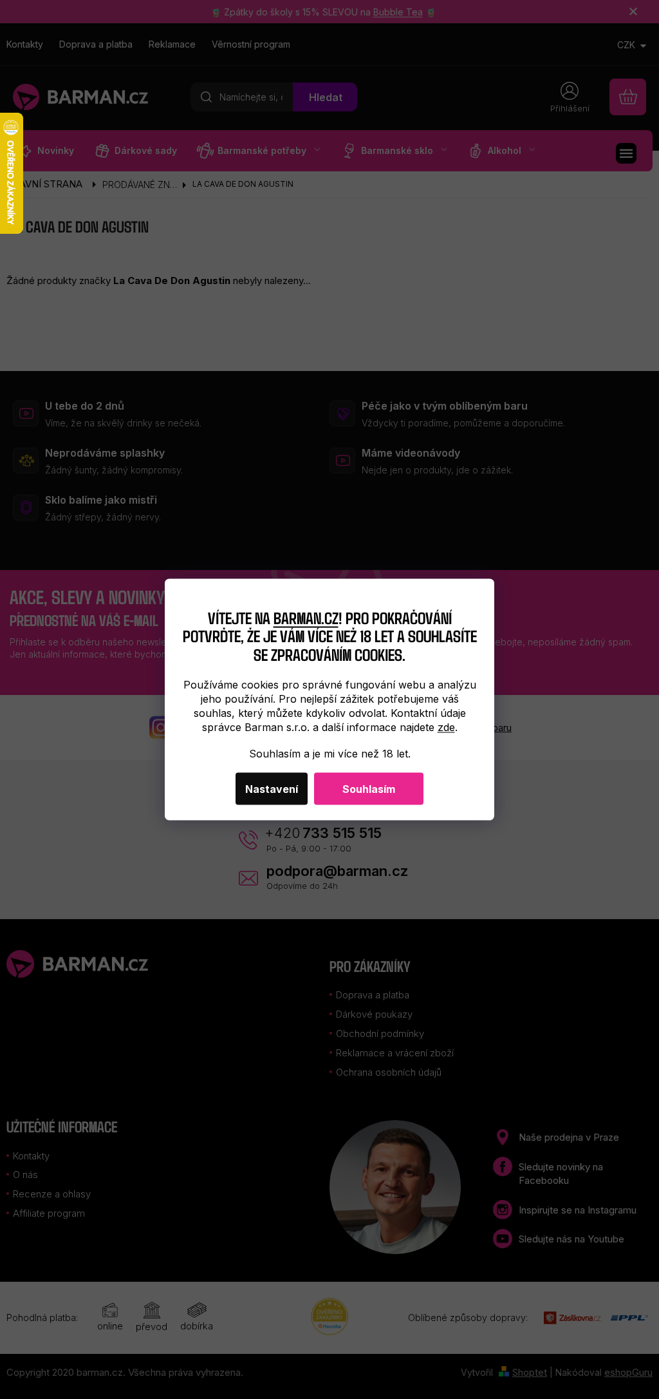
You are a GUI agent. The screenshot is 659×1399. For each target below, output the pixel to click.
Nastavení (271, 788)
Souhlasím (368, 788)
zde (446, 726)
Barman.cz (306, 617)
